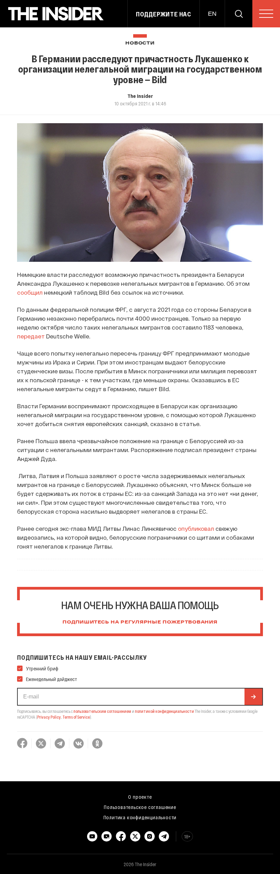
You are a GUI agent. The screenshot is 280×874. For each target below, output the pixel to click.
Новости (139, 43)
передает (31, 336)
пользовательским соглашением (102, 711)
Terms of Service (76, 717)
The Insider (140, 96)
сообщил (30, 292)
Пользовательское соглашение (140, 807)
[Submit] (253, 697)
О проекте (140, 797)
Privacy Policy (49, 717)
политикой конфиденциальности (164, 711)
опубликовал (196, 528)
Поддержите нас (163, 14)
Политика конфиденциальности (140, 817)
